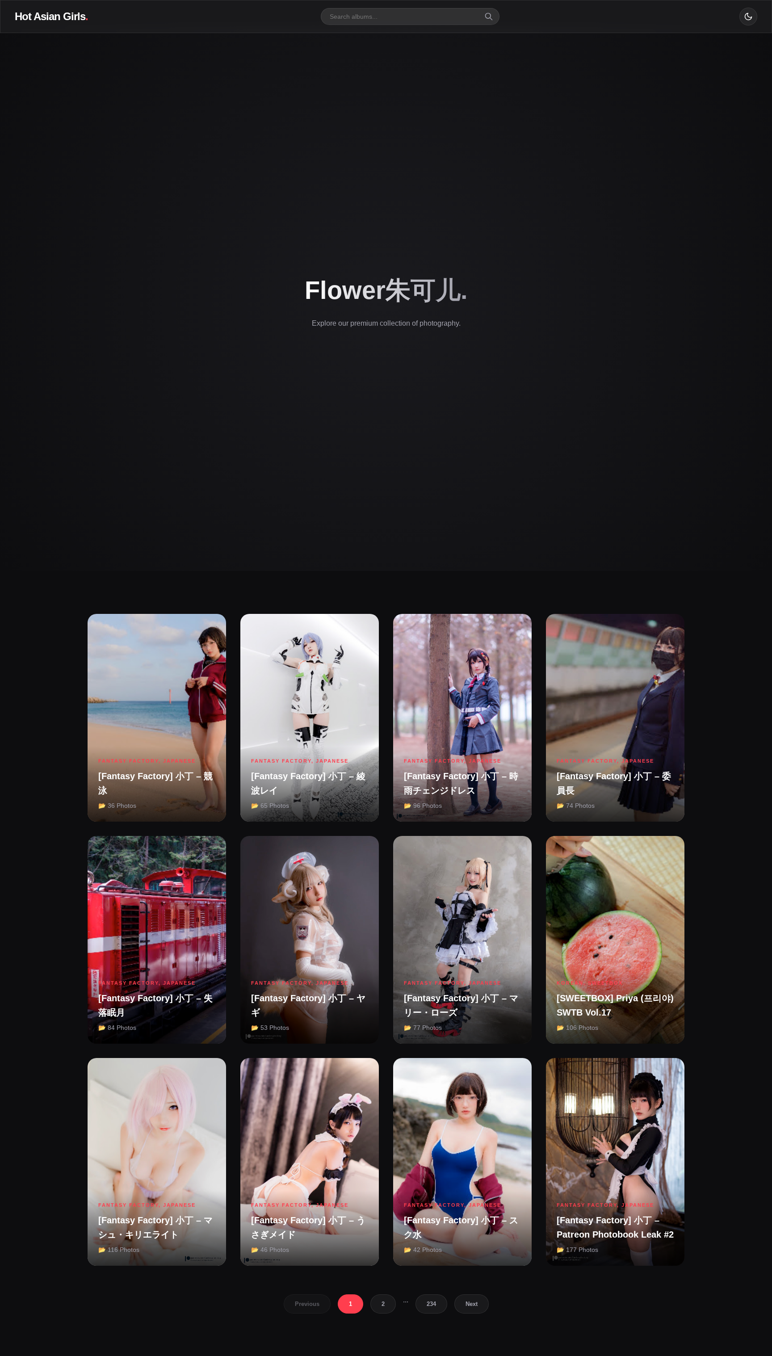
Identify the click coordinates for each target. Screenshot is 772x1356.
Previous (307, 1304)
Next (472, 1304)
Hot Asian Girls (51, 16)
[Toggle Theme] (748, 16)
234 (431, 1304)
